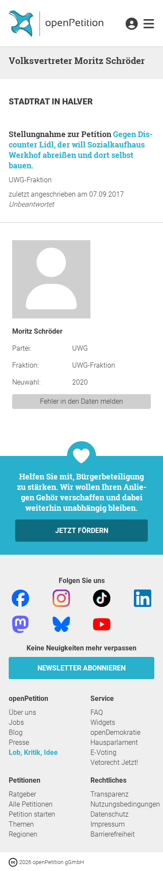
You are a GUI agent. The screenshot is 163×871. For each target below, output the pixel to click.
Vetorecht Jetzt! (114, 762)
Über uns (22, 712)
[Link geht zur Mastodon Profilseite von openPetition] (20, 624)
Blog (16, 732)
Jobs (16, 722)
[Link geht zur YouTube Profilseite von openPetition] (101, 624)
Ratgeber (22, 794)
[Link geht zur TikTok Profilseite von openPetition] (101, 597)
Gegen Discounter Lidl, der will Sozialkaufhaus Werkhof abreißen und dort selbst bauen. (81, 150)
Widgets (102, 722)
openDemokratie (115, 732)
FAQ (96, 712)
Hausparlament (114, 742)
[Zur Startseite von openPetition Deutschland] (57, 23)
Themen (21, 824)
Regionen (23, 834)
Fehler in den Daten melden (81, 401)
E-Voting (103, 752)
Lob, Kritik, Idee (33, 752)
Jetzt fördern (81, 530)
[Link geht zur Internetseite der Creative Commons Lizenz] (14, 862)
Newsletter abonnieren (81, 668)
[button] (131, 24)
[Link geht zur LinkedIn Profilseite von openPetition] (142, 597)
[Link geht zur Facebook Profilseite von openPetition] (20, 597)
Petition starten (32, 814)
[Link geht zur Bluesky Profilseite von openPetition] (61, 624)
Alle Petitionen (31, 804)
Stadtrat (30, 102)
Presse (19, 742)
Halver (77, 102)
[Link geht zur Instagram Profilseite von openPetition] (61, 597)
